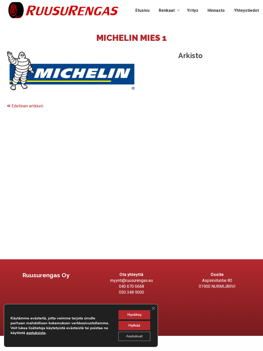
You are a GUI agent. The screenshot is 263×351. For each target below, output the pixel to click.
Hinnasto (216, 10)
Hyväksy (134, 314)
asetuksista (35, 332)
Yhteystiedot (246, 10)
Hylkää (134, 325)
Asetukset (134, 336)
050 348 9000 (131, 292)
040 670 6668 (131, 286)
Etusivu (142, 10)
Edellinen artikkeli (27, 106)
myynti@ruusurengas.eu (131, 280)
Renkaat (167, 10)
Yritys (192, 10)
